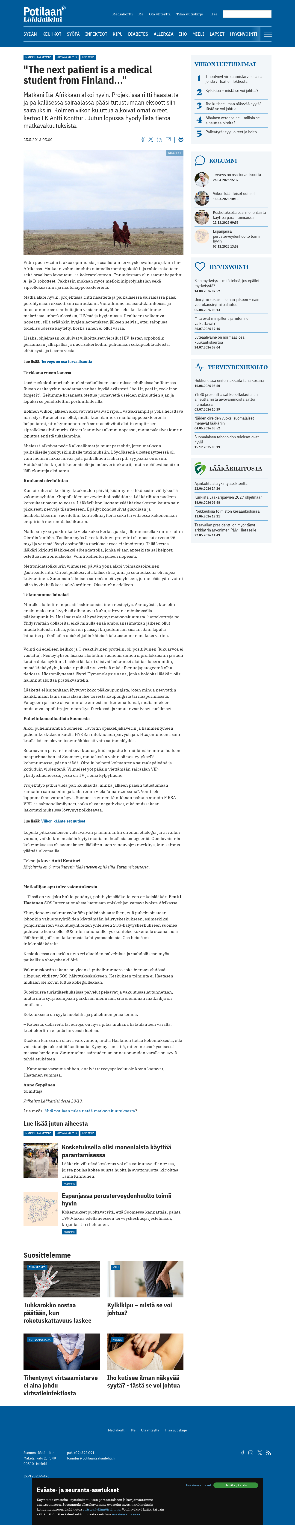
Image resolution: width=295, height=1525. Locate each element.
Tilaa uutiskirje (189, 14)
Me (141, 14)
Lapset (217, 34)
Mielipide (88, 57)
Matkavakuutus (67, 57)
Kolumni (69, 1183)
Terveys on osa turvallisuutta (66, 361)
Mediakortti (122, 14)
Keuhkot (51, 34)
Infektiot (96, 34)
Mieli (198, 34)
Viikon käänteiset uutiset (63, 821)
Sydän (30, 34)
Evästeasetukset (198, 1485)
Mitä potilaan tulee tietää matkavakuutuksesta (89, 1111)
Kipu (118, 34)
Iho (183, 34)
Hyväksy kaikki (235, 1485)
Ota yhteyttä (160, 14)
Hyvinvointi (243, 34)
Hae (214, 14)
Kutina (117, 1339)
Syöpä (73, 34)
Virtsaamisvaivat (40, 1339)
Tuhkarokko (37, 1267)
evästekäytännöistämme (101, 1509)
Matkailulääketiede (38, 57)
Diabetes (138, 34)
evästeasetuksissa (126, 1514)
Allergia (164, 34)
